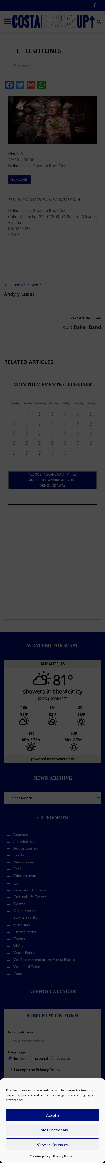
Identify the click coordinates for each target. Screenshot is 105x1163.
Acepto (52, 1115)
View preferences (52, 1144)
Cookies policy (40, 1156)
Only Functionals (52, 1129)
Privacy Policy (63, 1156)
